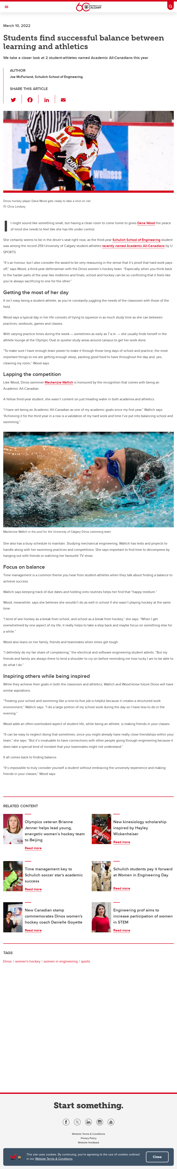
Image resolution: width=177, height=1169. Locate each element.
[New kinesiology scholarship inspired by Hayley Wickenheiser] (101, 829)
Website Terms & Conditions (54, 1159)
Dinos (7, 961)
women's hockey (27, 961)
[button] (16, 99)
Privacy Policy (88, 1138)
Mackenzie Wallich (59, 382)
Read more (33, 848)
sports (85, 961)
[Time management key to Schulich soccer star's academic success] (13, 876)
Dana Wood (146, 222)
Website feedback (88, 1142)
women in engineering (61, 961)
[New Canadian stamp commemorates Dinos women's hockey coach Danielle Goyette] (13, 917)
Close (157, 1156)
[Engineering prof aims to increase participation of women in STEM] (101, 917)
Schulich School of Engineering (136, 239)
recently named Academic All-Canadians (133, 245)
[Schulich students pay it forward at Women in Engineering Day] (101, 876)
